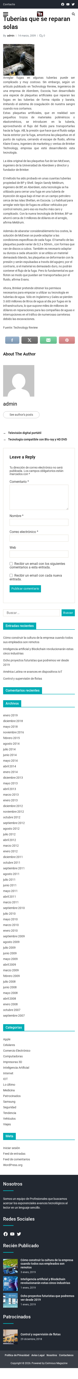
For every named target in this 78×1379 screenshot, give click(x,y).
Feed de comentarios (16, 1159)
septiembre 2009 (14, 936)
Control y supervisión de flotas (22, 678)
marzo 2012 (11, 845)
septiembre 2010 (14, 908)
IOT (5, 1079)
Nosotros (52, 1355)
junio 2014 (10, 755)
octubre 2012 (11, 817)
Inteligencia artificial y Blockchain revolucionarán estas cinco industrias (45, 1281)
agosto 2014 (11, 743)
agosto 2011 (11, 874)
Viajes (7, 1124)
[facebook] (62, 4)
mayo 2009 (10, 959)
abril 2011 (9, 896)
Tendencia (9, 1113)
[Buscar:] (30, 613)
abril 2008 (9, 998)
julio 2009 (9, 947)
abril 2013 (9, 789)
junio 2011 (10, 885)
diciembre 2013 (13, 777)
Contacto (9, 4)
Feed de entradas (14, 1153)
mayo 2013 (10, 783)
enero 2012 (10, 851)
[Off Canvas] (5, 14)
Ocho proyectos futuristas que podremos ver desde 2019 (47, 1297)
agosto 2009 (11, 942)
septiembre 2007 (14, 1015)
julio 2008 (9, 981)
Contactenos (66, 1355)
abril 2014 (9, 766)
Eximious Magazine (56, 1363)
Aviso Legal (38, 1355)
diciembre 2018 (13, 721)
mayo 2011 (10, 891)
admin (10, 35)
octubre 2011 (11, 862)
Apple (6, 1039)
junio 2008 (10, 987)
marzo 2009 (11, 970)
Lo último (9, 1084)
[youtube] (68, 4)
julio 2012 (9, 834)
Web (13, 548)
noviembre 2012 (13, 811)
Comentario (19, 482)
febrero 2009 (11, 976)
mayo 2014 (10, 760)
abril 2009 (9, 964)
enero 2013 (10, 800)
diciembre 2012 (13, 806)
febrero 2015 (11, 738)
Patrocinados (12, 1096)
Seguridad (9, 1107)
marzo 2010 (11, 925)
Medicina (9, 1090)
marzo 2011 (11, 902)
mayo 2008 (10, 993)
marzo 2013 (11, 794)
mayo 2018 (10, 726)
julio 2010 (9, 913)
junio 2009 (10, 953)
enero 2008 (10, 1004)
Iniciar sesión (11, 1148)
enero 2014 (10, 772)
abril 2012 (9, 840)
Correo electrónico (24, 532)
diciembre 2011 (13, 857)
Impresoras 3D (12, 1062)
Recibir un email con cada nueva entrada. (36, 577)
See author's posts (21, 414)
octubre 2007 (11, 1010)
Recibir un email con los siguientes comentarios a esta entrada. (37, 565)
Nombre (17, 516)
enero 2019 (10, 715)
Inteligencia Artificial (16, 1067)
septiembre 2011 (14, 868)
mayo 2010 (10, 919)
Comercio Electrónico (16, 1050)
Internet (8, 1073)
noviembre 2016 (13, 732)
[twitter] (73, 4)
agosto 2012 (11, 828)
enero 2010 (10, 930)
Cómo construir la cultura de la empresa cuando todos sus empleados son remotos (47, 1263)
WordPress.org (12, 1165)
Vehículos (9, 1118)
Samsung (9, 1101)
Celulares (9, 1045)
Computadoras (13, 1056)
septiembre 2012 (14, 823)
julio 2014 (9, 749)
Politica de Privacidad (17, 1355)
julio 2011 (9, 879)
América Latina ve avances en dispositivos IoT (32, 671)
